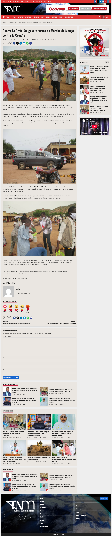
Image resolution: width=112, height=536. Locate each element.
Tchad (7, 17)
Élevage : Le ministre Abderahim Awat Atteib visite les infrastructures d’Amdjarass (44, 391)
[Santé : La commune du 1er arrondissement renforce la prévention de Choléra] (64, 448)
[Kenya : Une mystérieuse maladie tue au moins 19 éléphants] (39, 448)
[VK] (103, 1)
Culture (54, 17)
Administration (69, 17)
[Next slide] (108, 62)
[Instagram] (108, 1)
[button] (3, 17)
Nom (4, 358)
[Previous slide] (106, 62)
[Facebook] (95, 1)
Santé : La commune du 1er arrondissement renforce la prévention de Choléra (64, 459)
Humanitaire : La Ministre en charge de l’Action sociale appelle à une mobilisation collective (7, 401)
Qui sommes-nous (17, 1)
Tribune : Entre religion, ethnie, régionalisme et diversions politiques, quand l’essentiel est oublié (7, 391)
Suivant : (61, 322)
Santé (42, 17)
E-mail (5, 364)
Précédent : (16, 322)
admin (6, 39)
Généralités (28, 17)
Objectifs (26, 1)
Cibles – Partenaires (40, 1)
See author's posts (24, 293)
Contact (49, 1)
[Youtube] (105, 1)
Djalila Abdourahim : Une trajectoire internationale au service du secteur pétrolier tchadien (44, 401)
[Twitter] (98, 1)
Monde (60, 17)
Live (107, 17)
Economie (36, 17)
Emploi (48, 17)
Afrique (20, 17)
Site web (5, 370)
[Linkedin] (100, 1)
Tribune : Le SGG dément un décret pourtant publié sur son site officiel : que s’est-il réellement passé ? (14, 459)
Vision (32, 1)
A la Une (14, 17)
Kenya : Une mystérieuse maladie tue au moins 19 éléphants (39, 459)
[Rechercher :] (88, 498)
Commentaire (7, 336)
